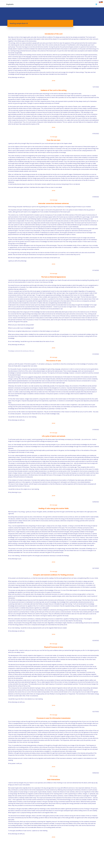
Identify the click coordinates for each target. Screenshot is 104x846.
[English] (100, 2)
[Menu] (96, 4)
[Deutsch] (102, 2)
